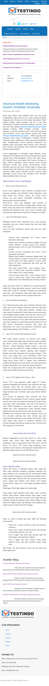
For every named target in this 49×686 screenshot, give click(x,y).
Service (18, 29)
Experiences (35, 1)
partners (7, 642)
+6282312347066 (26, 78)
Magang (37, 3)
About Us (12, 1)
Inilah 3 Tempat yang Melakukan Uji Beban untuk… (19, 54)
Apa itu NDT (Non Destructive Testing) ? (15, 584)
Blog (32, 29)
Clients (27, 1)
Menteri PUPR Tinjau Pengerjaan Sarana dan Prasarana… (21, 574)
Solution (10, 29)
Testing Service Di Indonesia (12, 67)
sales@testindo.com (27, 81)
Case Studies (24, 34)
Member (44, 3)
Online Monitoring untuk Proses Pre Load (16, 59)
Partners (20, 1)
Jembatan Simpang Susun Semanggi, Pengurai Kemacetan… (22, 594)
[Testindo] (24, 10)
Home (6, 1)
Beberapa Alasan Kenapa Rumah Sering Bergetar (19, 63)
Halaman (8, 634)
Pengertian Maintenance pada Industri (15, 46)
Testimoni (44, 1)
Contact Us (36, 34)
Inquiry (25, 29)
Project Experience (11, 34)
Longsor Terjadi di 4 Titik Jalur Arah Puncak (16, 563)
